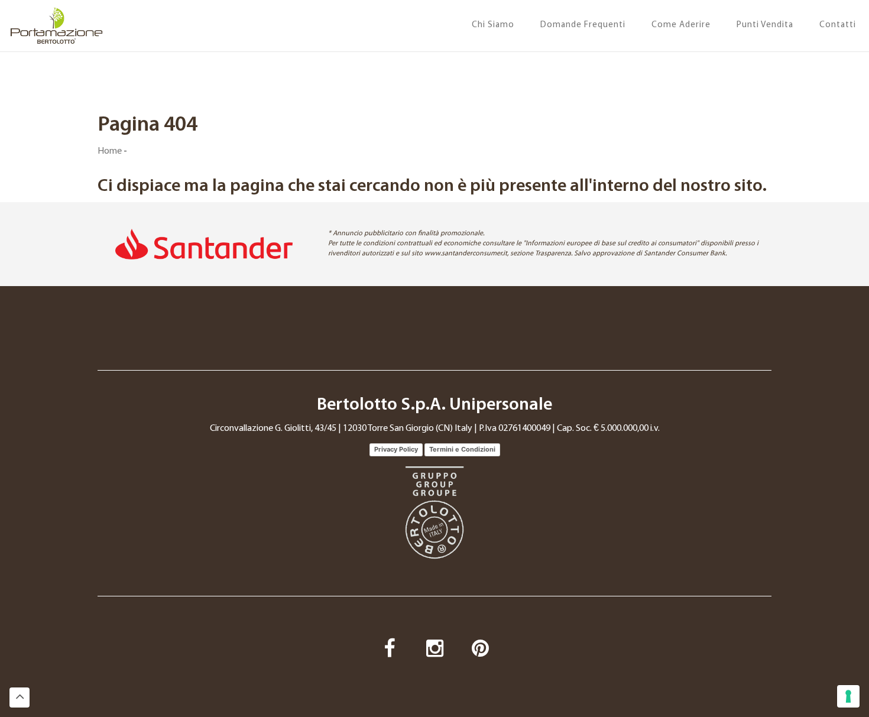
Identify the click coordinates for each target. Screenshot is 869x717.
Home (110, 151)
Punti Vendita (765, 25)
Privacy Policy (396, 449)
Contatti (837, 25)
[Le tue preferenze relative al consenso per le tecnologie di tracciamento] (848, 696)
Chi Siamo (493, 25)
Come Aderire (681, 25)
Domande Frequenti (582, 25)
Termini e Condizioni (462, 449)
